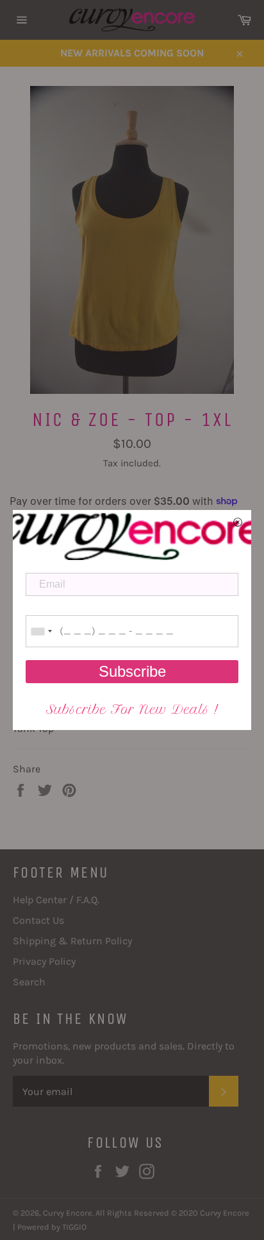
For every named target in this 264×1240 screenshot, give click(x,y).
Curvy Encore (67, 1213)
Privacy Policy (44, 961)
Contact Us (38, 920)
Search (29, 982)
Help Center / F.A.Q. (56, 900)
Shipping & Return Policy (72, 941)
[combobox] (41, 631)
